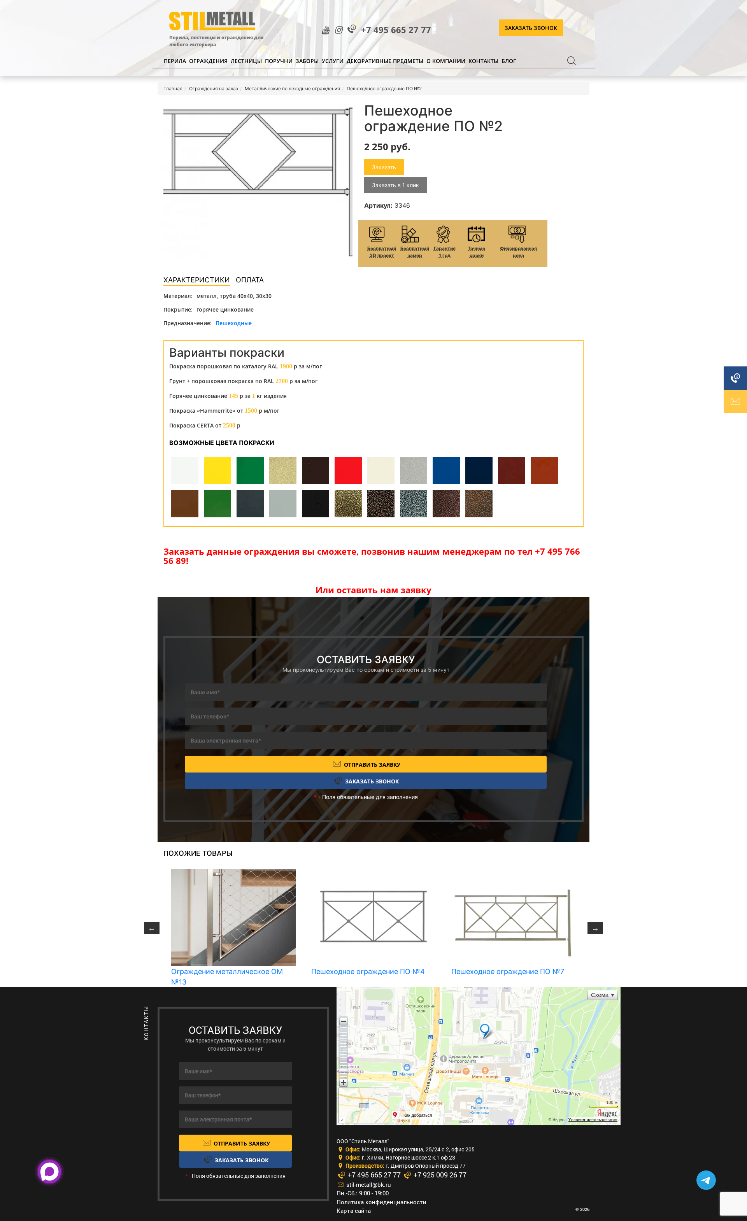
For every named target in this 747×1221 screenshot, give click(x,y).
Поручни (279, 61)
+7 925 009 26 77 (439, 1174)
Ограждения (208, 61)
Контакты (483, 61)
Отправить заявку (371, 764)
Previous (152, 928)
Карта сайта (354, 1210)
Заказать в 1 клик (395, 185)
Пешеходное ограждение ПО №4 (368, 971)
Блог (509, 61)
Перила (175, 61)
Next (595, 928)
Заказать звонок (531, 28)
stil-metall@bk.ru (368, 1184)
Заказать (384, 167)
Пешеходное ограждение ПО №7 (507, 971)
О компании (445, 61)
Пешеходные (234, 323)
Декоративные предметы (385, 61)
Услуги (333, 61)
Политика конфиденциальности (381, 1202)
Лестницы (246, 61)
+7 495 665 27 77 (396, 30)
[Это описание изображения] (257, 181)
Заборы (307, 61)
